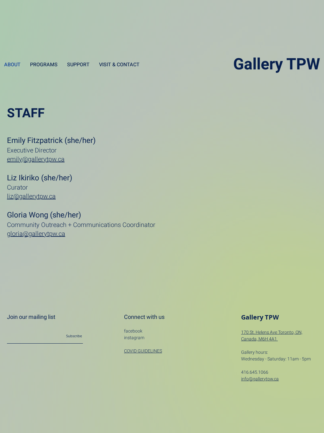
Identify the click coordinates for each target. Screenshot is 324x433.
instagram (134, 337)
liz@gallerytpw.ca (31, 196)
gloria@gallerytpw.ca (36, 233)
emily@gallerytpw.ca (36, 159)
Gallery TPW (276, 64)
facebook (133, 331)
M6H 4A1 (268, 339)
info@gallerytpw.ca (260, 379)
